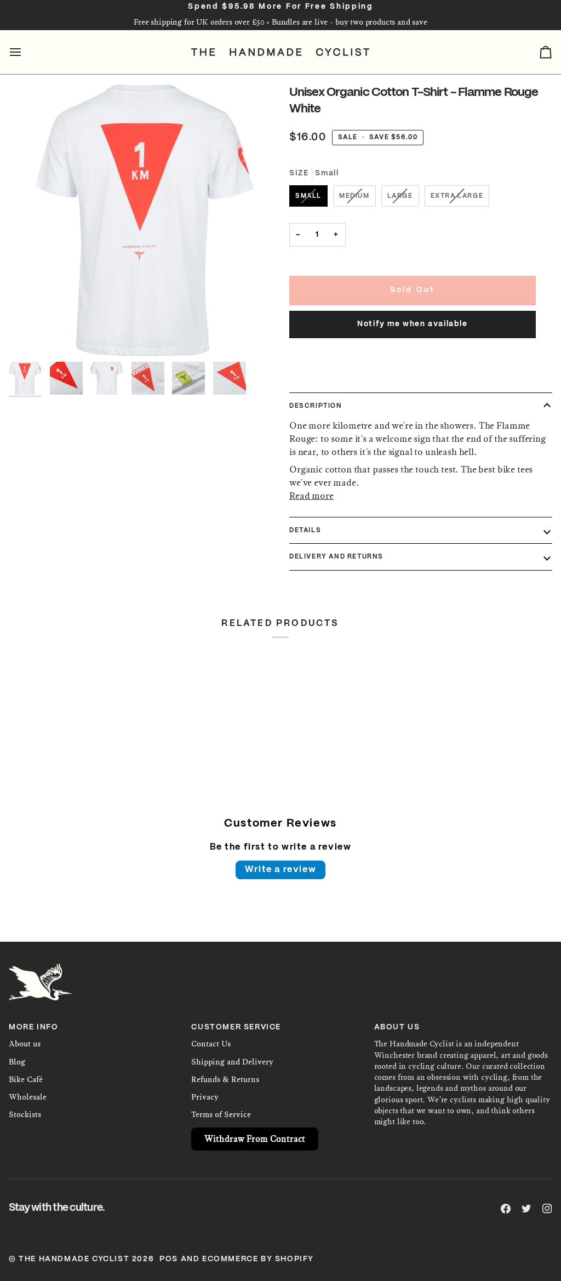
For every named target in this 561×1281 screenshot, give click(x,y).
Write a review (280, 870)
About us (25, 1044)
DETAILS (305, 530)
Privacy (205, 1097)
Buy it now (413, 366)
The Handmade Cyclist (74, 1259)
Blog (17, 1062)
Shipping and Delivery (232, 1062)
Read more (311, 495)
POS (168, 1259)
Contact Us (211, 1044)
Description (315, 406)
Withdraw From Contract (254, 1139)
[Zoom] (144, 220)
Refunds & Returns (225, 1079)
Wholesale (28, 1097)
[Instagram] (547, 1209)
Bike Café (26, 1079)
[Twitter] (526, 1209)
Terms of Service (221, 1114)
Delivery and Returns (336, 557)
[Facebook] (506, 1209)
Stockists (25, 1114)
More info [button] (33, 1027)
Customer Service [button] (236, 1027)
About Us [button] (397, 1027)
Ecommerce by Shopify (258, 1259)
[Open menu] (25, 52)
